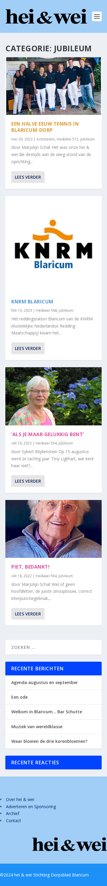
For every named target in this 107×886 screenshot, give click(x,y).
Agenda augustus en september (44, 682)
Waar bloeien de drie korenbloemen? (49, 741)
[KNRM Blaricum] (53, 244)
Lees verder (28, 177)
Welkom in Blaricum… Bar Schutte (46, 711)
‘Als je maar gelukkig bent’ (47, 434)
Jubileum (87, 139)
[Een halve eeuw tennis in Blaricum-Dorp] (53, 86)
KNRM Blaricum (32, 301)
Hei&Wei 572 (67, 139)
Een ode (19, 697)
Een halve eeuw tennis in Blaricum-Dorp (45, 127)
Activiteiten (46, 139)
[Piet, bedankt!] (53, 529)
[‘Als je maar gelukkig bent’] (53, 396)
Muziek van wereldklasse (36, 726)
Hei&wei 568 (46, 310)
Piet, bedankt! (30, 567)
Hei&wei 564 (46, 443)
